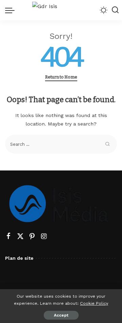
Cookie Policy (94, 303)
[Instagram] (44, 236)
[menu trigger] (11, 10)
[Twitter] (20, 236)
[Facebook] (8, 236)
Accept (61, 315)
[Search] (115, 10)
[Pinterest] (32, 236)
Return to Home (61, 76)
